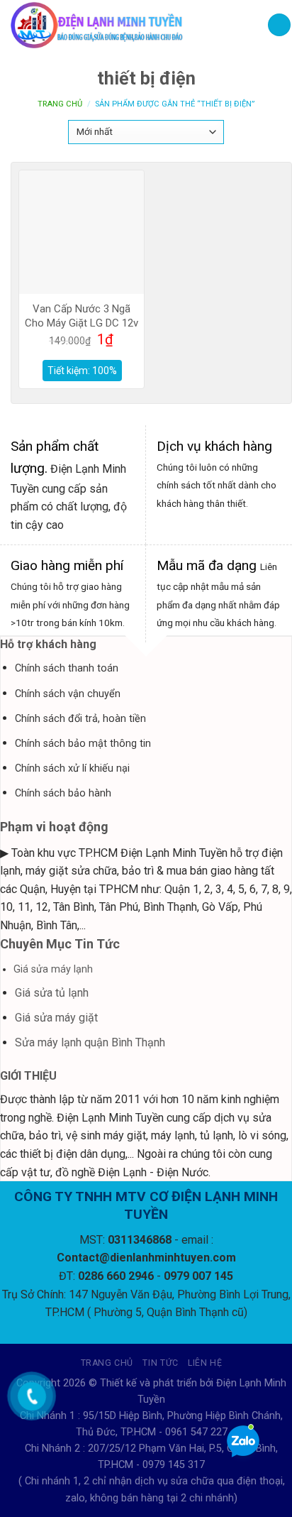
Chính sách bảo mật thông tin (83, 744)
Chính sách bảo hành (63, 793)
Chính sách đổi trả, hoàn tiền (80, 719)
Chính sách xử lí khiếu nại (72, 768)
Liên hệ (205, 1363)
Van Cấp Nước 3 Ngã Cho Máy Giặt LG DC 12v (81, 315)
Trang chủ (60, 104)
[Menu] (279, 25)
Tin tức (160, 1363)
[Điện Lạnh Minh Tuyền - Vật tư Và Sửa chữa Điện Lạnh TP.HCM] (128, 25)
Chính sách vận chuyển (67, 694)
